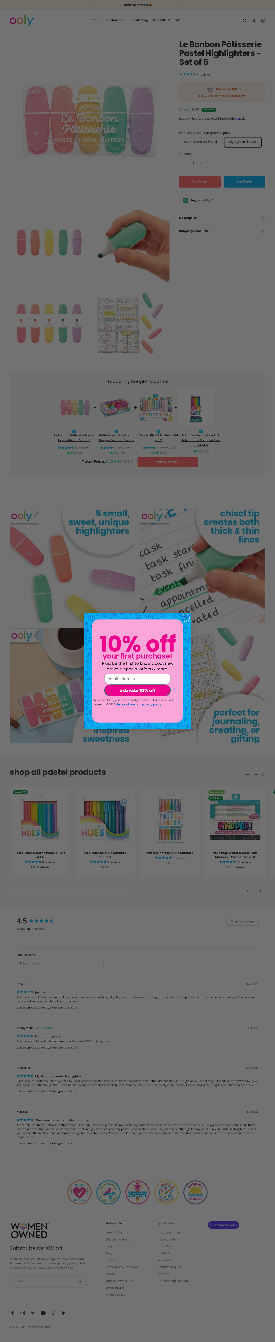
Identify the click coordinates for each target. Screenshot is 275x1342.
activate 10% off (138, 690)
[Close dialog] (185, 617)
